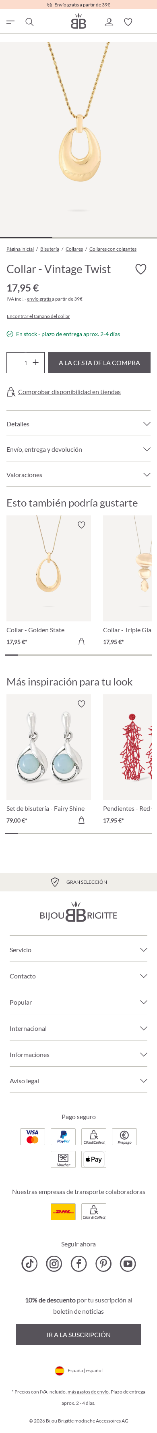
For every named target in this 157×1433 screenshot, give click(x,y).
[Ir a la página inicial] (78, 20)
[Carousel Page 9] (118, 655)
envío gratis (39, 299)
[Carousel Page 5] (65, 655)
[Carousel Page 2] (24, 655)
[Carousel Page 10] (131, 655)
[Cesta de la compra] (147, 22)
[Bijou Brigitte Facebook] (79, 1264)
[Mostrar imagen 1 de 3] (26, 237)
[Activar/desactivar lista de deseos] (141, 269)
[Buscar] (29, 22)
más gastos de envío (88, 1392)
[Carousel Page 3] (38, 655)
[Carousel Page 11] (145, 655)
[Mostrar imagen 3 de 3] (131, 237)
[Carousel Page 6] (78, 655)
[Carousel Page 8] (105, 655)
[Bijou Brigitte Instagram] (54, 1264)
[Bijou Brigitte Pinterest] (103, 1264)
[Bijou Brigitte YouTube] (128, 1264)
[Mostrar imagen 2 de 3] (78, 237)
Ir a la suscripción (79, 1334)
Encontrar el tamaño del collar (38, 316)
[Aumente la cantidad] (36, 362)
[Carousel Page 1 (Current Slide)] (11, 655)
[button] (108, 22)
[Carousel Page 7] (92, 655)
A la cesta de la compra (99, 362)
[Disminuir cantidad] (15, 362)
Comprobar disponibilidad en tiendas (69, 391)
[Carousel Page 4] (51, 655)
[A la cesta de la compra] (81, 641)
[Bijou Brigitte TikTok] (30, 1264)
